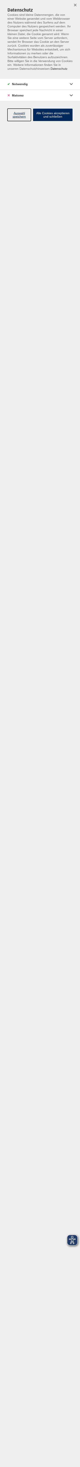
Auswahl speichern (19, 114)
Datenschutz (59, 68)
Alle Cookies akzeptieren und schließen (53, 114)
